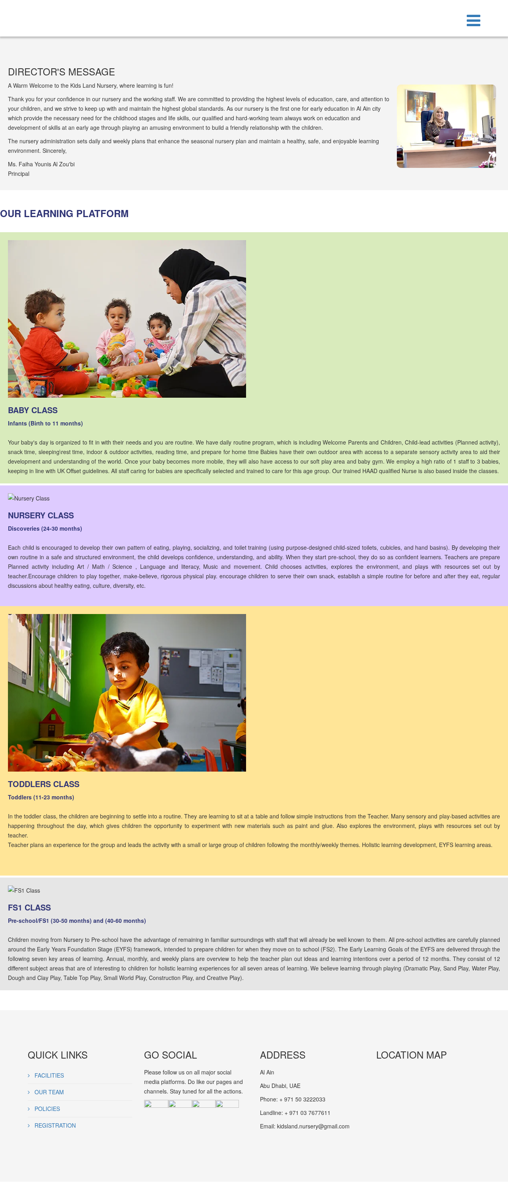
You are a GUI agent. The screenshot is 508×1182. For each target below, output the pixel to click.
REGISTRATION (54, 1125)
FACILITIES (48, 1075)
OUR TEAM (48, 1092)
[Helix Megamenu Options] (473, 19)
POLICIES (46, 1109)
